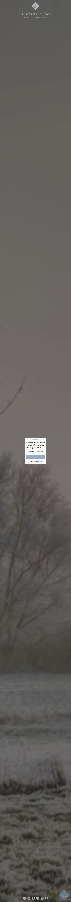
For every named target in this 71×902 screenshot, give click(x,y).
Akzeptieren (35, 457)
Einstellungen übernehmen (35, 461)
